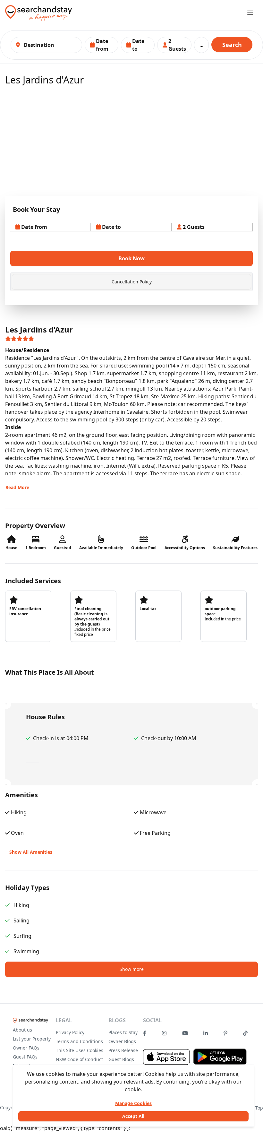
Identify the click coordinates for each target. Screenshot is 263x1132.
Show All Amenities (30, 852)
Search (232, 44)
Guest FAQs (25, 1057)
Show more (132, 969)
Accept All (133, 1116)
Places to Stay (123, 1032)
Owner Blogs (122, 1041)
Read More (17, 487)
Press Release (123, 1050)
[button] (101, 45)
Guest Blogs (121, 1059)
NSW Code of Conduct (79, 1059)
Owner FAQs (26, 1048)
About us (22, 1030)
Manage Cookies (133, 1103)
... (201, 44)
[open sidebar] (250, 13)
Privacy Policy (70, 1032)
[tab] (131, 282)
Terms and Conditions (79, 1041)
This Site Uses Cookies (79, 1050)
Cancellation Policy (132, 282)
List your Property (32, 1039)
